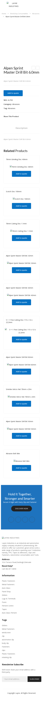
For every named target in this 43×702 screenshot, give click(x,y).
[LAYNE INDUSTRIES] (14, 4)
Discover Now (21, 508)
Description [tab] (21, 128)
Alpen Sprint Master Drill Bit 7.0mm (37, 68)
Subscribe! (34, 679)
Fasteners (6, 647)
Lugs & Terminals (9, 598)
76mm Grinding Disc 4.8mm (16, 159)
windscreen (6, 632)
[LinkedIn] (36, 116)
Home (4, 14)
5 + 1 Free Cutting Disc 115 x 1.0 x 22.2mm (19, 321)
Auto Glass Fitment (9, 613)
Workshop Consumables (19, 14)
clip (3, 636)
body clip (5, 643)
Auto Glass (6, 588)
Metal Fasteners (8, 584)
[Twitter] (25, 116)
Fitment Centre (7, 606)
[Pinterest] (29, 116)
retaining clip (7, 657)
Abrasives (35, 14)
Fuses (4, 602)
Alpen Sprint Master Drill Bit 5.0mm (33, 68)
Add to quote (13, 93)
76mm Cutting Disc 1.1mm (16, 223)
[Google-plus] (25, 519)
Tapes (4, 609)
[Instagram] (18, 519)
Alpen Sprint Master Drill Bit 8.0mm (19, 357)
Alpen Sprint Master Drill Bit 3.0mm (19, 256)
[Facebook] (22, 116)
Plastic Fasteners (8, 581)
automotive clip (8, 639)
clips (3, 650)
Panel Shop (6, 591)
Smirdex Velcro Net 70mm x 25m (19, 389)
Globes (4, 595)
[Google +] (33, 116)
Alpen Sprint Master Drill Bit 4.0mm (19, 288)
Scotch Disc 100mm (14, 191)
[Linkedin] (32, 519)
